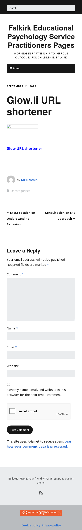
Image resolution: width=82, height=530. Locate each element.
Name (12, 328)
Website (13, 366)
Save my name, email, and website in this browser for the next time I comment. (36, 392)
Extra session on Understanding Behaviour (21, 218)
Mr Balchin (29, 180)
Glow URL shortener (24, 148)
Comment (15, 274)
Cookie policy (30, 525)
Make (23, 478)
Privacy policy (51, 525)
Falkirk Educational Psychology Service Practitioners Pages (41, 36)
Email (12, 347)
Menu (17, 68)
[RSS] (41, 492)
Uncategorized (20, 191)
